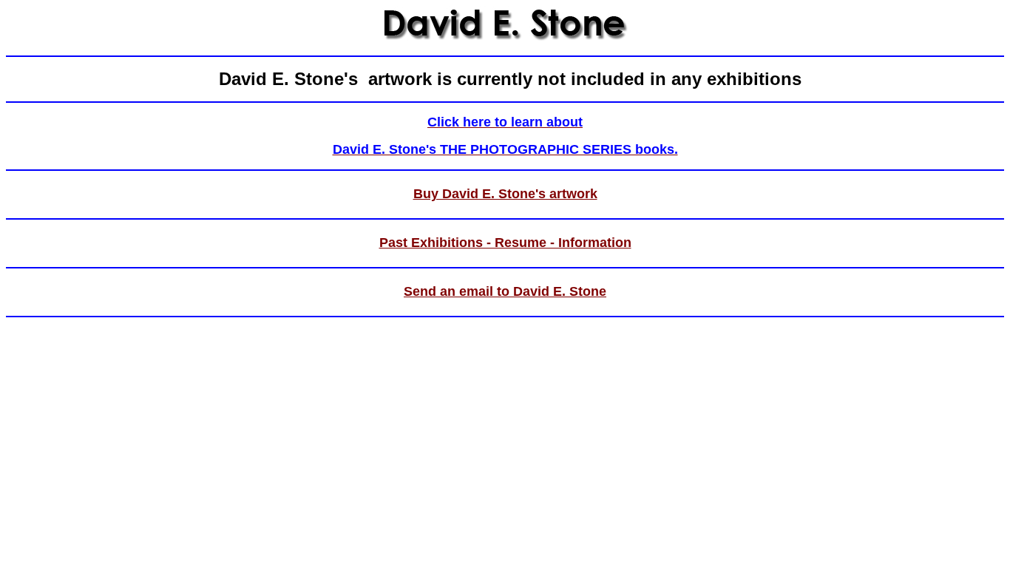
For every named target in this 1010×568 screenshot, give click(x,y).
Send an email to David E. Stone (505, 291)
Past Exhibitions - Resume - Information (505, 242)
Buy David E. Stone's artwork (505, 193)
